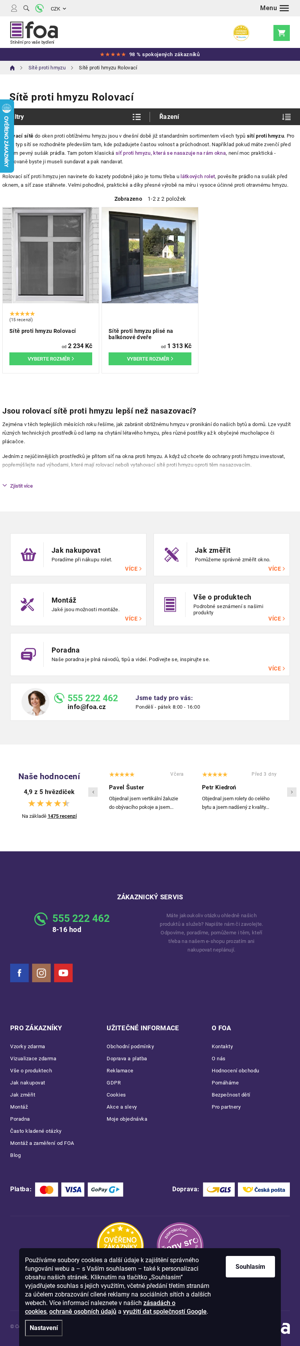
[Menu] (274, 8)
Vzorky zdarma (27, 1046)
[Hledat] (26, 8)
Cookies (116, 1095)
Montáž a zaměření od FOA (42, 1143)
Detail (50, 358)
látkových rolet (197, 176)
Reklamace (120, 1071)
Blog (15, 1155)
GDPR (114, 1083)
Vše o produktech (31, 1071)
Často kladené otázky (36, 1131)
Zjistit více (21, 486)
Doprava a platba (127, 1058)
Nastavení (44, 1328)
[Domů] (12, 68)
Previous (93, 792)
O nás (219, 1058)
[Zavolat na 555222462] (39, 8)
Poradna (20, 1119)
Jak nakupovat (27, 1083)
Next (291, 792)
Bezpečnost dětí (231, 1095)
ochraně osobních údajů (82, 1311)
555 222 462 (93, 698)
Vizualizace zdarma (33, 1058)
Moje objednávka (127, 1119)
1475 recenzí (62, 816)
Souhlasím (250, 1266)
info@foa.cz (87, 707)
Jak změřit (22, 1095)
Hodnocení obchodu (235, 1071)
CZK (55, 9)
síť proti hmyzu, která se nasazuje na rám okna (171, 153)
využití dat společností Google (165, 1311)
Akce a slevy (122, 1107)
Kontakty (222, 1046)
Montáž (19, 1107)
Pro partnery (226, 1107)
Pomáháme (225, 1083)
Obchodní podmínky (130, 1046)
